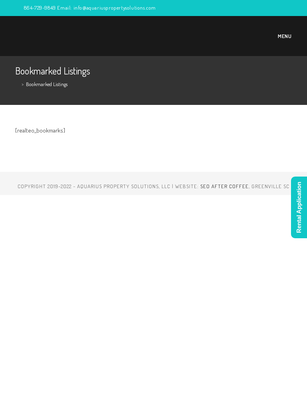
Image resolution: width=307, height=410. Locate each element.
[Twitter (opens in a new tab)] (225, 8)
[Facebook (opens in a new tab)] (234, 8)
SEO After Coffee (224, 186)
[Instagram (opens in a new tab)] (252, 8)
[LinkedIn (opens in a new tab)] (262, 8)
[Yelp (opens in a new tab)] (288, 8)
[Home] (17, 84)
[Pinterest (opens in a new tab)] (243, 8)
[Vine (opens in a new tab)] (280, 8)
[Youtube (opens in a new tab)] (271, 8)
